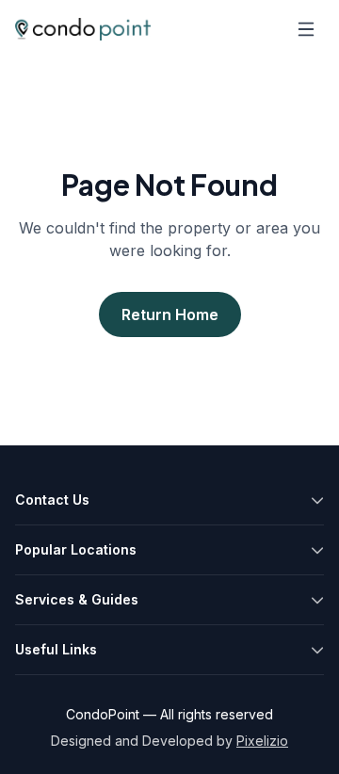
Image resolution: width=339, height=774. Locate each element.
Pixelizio (262, 741)
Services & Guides (76, 599)
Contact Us (52, 500)
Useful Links (56, 649)
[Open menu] (306, 29)
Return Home (169, 314)
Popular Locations (76, 549)
